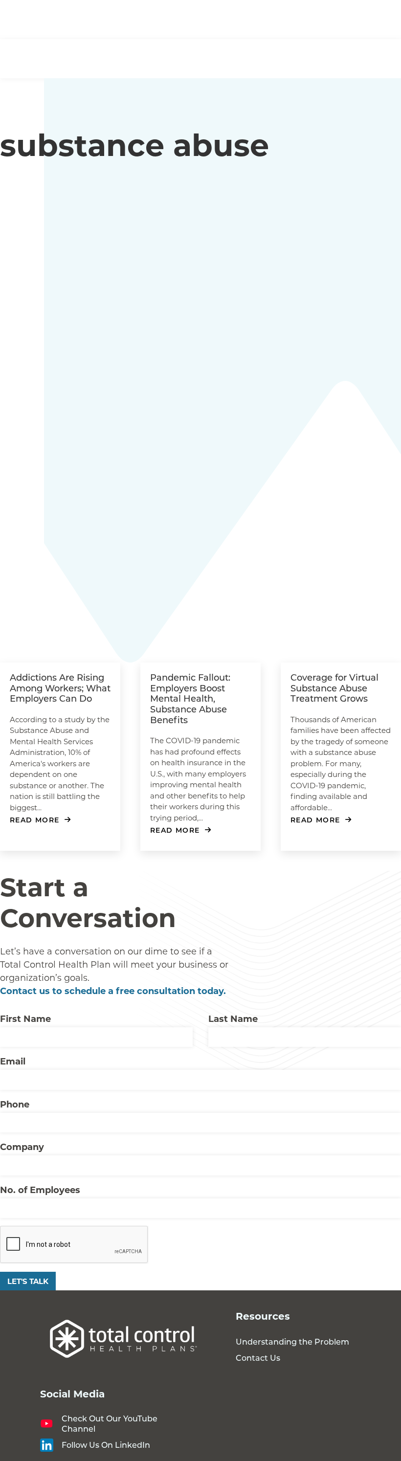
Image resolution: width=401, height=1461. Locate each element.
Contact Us (258, 1357)
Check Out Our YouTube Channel (109, 1423)
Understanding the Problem (292, 1341)
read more (35, 819)
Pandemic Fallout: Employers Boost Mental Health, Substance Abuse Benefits (190, 698)
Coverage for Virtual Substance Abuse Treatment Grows (334, 687)
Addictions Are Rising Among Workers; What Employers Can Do (60, 687)
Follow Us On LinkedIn (106, 1444)
